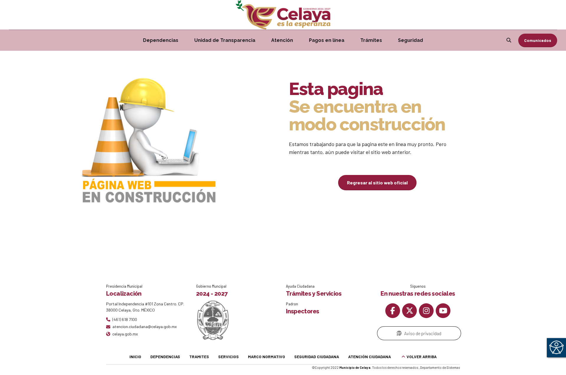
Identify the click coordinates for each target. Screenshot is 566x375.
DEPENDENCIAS (165, 356)
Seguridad (410, 40)
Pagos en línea (326, 40)
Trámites (371, 40)
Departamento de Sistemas (440, 367)
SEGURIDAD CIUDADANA (316, 356)
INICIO (135, 356)
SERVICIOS (228, 356)
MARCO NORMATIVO (266, 356)
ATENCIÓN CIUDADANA (369, 356)
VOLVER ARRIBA (422, 356)
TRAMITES (199, 356)
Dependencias (160, 40)
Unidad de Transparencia (224, 40)
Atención (282, 40)
